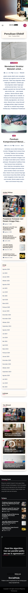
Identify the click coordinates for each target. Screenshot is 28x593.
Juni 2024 (5, 337)
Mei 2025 (5, 295)
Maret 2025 (5, 303)
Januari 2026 (6, 277)
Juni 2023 (5, 383)
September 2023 (7, 371)
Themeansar (14, 590)
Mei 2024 (5, 341)
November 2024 (7, 318)
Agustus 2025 (6, 284)
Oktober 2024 (6, 322)
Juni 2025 (5, 292)
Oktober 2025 (6, 280)
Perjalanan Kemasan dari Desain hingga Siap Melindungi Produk (13, 221)
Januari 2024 (6, 356)
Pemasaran (8, 415)
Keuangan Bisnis (9, 462)
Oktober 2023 (6, 368)
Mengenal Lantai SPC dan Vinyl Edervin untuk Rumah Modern (10, 228)
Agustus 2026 (6, 269)
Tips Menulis (14, 62)
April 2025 (5, 299)
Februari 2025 (6, 307)
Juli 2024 (5, 333)
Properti (7, 430)
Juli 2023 (5, 379)
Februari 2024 (6, 352)
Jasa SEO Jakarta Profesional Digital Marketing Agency (8, 246)
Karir (14, 135)
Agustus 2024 (6, 330)
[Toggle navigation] (2, 25)
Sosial (6, 446)
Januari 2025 (6, 311)
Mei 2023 (5, 386)
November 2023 (7, 364)
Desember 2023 (7, 360)
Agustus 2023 (6, 375)
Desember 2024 (7, 314)
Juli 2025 (5, 288)
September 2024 (7, 326)
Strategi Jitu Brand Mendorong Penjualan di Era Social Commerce (9, 237)
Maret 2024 (5, 349)
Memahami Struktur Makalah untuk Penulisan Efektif (14, 69)
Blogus (21, 588)
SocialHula (14, 578)
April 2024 (5, 345)
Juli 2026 (5, 273)
